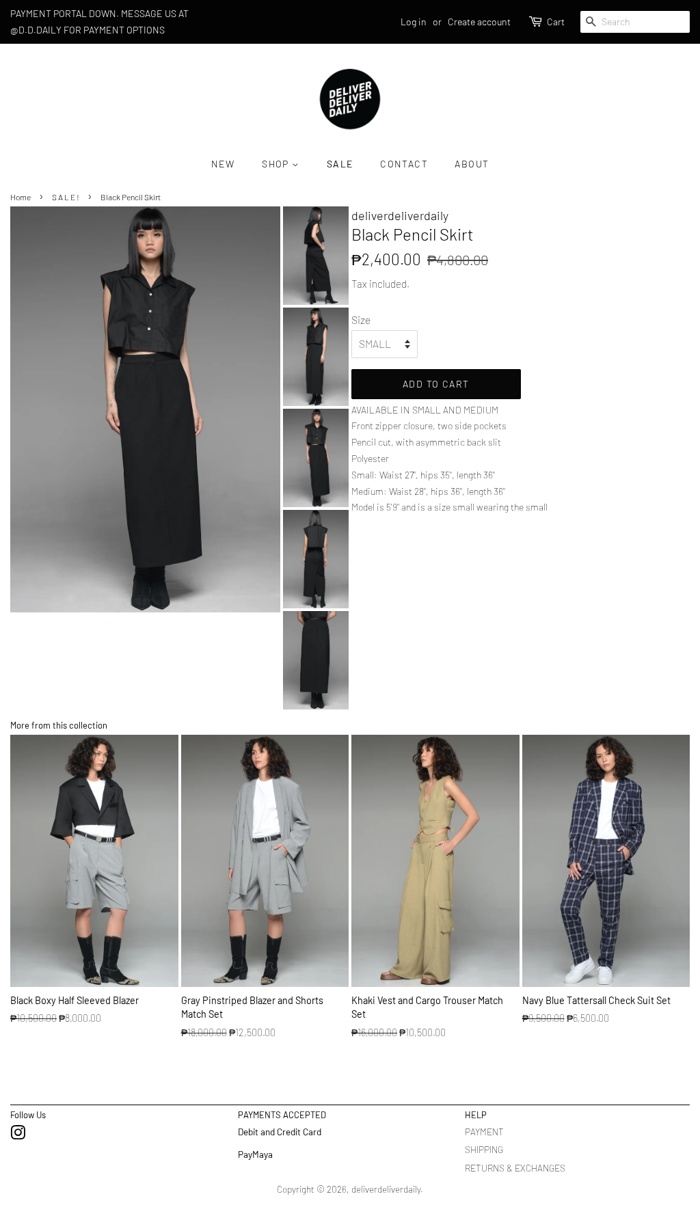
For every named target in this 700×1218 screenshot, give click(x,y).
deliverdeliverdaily (385, 1189)
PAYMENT (484, 1131)
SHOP (277, 164)
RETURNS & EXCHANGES (515, 1168)
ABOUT (472, 164)
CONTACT (404, 164)
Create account (479, 21)
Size (361, 319)
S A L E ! (65, 197)
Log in (414, 21)
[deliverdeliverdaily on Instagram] (17, 1135)
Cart (556, 21)
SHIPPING (484, 1149)
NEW (223, 164)
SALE (340, 164)
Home (20, 197)
